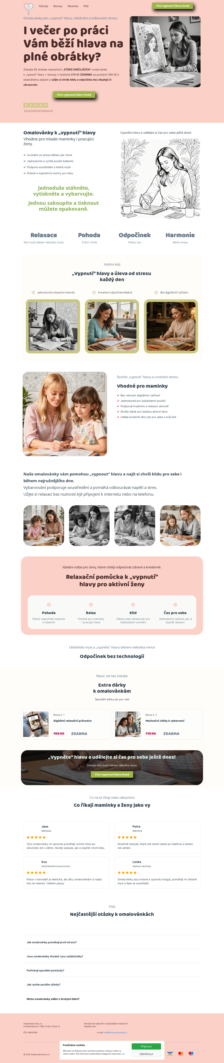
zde (123, 1053)
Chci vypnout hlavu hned (172, 6)
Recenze (73, 6)
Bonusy (57, 6)
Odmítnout (146, 1054)
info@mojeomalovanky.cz (115, 1032)
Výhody (43, 6)
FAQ (85, 6)
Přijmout (146, 1046)
